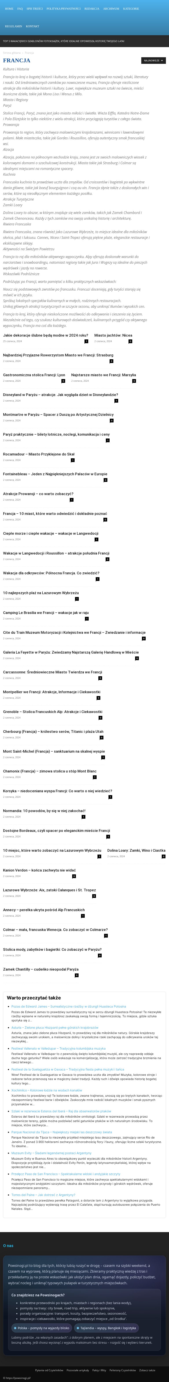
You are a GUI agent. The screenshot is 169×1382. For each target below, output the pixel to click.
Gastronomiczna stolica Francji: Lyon (34, 375)
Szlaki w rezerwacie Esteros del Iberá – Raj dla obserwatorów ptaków (61, 1111)
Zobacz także (147, 1370)
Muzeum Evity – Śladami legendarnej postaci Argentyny (51, 1153)
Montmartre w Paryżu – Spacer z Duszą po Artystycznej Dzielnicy (58, 414)
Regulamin (13, 26)
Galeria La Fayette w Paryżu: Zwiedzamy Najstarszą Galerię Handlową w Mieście (71, 652)
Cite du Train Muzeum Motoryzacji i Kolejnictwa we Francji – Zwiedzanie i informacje (74, 632)
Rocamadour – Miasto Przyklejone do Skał (39, 454)
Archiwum (111, 8)
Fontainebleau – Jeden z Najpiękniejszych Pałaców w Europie (55, 474)
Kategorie (131, 8)
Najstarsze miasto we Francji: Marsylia (103, 375)
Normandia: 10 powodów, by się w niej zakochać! (44, 811)
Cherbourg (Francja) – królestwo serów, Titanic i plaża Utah (53, 731)
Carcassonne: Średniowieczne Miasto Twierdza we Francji (52, 672)
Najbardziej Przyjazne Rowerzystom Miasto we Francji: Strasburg (58, 355)
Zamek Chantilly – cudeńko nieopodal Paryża (41, 969)
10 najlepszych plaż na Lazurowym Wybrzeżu (41, 593)
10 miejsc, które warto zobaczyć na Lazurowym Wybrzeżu (52, 850)
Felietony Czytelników (123, 1370)
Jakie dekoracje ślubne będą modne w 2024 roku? (45, 335)
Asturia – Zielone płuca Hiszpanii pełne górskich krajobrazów (54, 1027)
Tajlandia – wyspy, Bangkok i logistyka (108, 1328)
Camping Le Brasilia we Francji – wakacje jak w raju (46, 612)
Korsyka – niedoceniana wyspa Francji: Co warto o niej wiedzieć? (57, 791)
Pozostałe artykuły (78, 1370)
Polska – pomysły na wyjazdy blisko (43, 1328)
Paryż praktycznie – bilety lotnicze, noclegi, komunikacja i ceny (56, 434)
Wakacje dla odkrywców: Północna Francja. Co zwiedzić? (51, 573)
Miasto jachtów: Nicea (113, 335)
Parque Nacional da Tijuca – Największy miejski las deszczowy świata (61, 1132)
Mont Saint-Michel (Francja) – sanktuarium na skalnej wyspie (54, 751)
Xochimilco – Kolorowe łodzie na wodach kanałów (46, 1090)
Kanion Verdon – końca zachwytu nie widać (39, 870)
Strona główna (12, 53)
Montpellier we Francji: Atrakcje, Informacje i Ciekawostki (51, 692)
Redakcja (91, 8)
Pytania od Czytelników (49, 1370)
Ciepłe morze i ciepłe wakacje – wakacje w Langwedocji (50, 533)
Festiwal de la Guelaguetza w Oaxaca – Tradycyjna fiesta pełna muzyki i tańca (67, 1069)
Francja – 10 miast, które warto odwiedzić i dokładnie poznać (55, 513)
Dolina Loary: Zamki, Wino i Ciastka (136, 850)
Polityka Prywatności (64, 8)
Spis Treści (35, 8)
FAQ (20, 8)
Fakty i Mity (99, 1370)
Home (9, 8)
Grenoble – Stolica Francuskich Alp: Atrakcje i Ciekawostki (52, 711)
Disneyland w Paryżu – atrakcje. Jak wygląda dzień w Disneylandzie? (60, 394)
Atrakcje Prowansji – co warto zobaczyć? (38, 494)
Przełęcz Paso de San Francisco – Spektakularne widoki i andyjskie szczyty (65, 1174)
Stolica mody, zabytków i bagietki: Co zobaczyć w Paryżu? (52, 949)
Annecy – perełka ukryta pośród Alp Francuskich (44, 910)
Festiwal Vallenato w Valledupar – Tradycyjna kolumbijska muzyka (58, 1048)
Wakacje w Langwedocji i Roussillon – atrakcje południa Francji (56, 553)
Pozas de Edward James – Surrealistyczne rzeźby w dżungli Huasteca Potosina (68, 1006)
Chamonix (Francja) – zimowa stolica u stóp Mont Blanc (50, 771)
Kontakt (32, 26)
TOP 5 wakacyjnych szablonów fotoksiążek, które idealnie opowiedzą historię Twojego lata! (63, 41)
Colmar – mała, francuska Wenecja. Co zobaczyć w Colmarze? (55, 929)
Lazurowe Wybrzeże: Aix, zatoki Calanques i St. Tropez (49, 890)
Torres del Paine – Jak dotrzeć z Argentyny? (43, 1195)
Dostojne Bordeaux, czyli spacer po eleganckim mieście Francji (56, 830)
